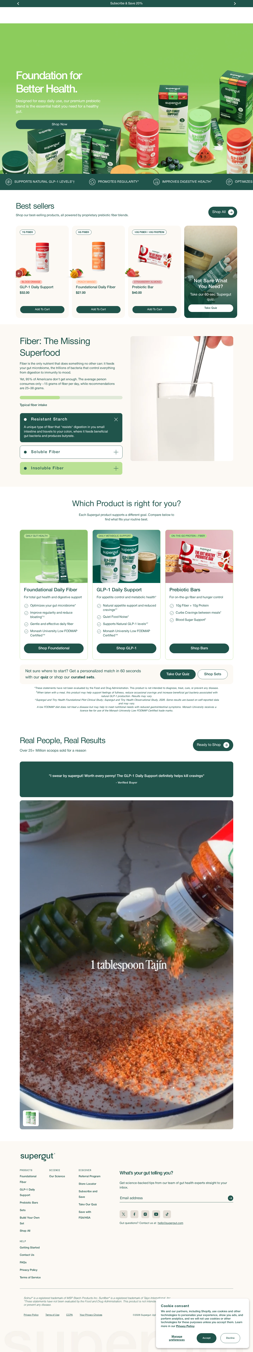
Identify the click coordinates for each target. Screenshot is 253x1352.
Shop (89, 13)
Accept (207, 1338)
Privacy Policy (185, 1326)
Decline (230, 1338)
